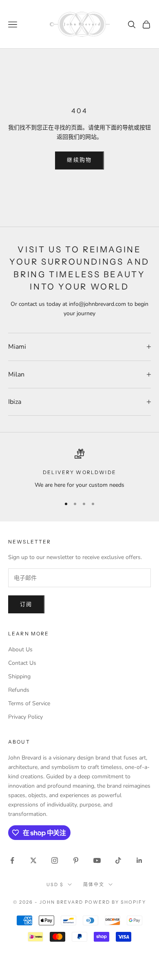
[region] (79, 469)
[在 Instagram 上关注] (55, 860)
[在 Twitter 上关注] (33, 860)
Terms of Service (29, 703)
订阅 (26, 604)
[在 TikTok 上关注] (118, 860)
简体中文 (93, 884)
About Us (20, 649)
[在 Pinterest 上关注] (76, 860)
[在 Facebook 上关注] (12, 860)
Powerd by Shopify (115, 902)
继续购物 (79, 160)
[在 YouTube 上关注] (97, 860)
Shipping (19, 676)
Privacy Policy (25, 717)
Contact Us (22, 663)
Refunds (18, 690)
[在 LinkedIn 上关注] (139, 860)
